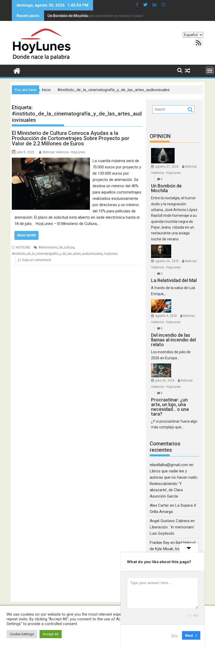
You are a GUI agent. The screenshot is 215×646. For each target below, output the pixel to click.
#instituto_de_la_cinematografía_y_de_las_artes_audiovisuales (57, 254)
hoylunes (111, 254)
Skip (174, 635)
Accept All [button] (50, 634)
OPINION (160, 136)
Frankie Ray (159, 542)
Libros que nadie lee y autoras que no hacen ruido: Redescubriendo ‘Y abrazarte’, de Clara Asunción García (174, 484)
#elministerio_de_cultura (56, 247)
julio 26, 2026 (165, 380)
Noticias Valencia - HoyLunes (64, 152)
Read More (26, 235)
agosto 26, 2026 (167, 261)
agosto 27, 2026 (167, 166)
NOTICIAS (23, 247)
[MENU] (210, 70)
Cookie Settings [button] (22, 634)
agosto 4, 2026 (166, 316)
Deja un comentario (36, 260)
